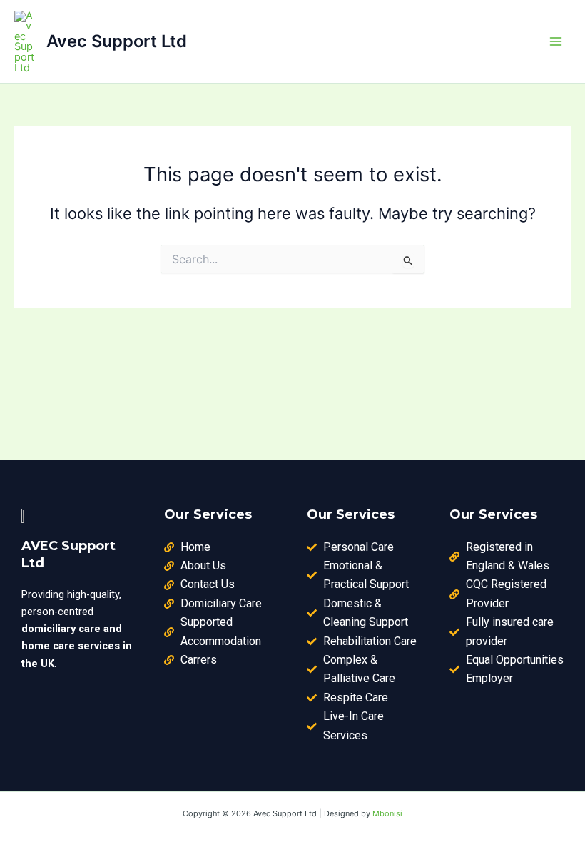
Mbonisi (387, 813)
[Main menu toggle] (556, 41)
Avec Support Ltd (116, 41)
